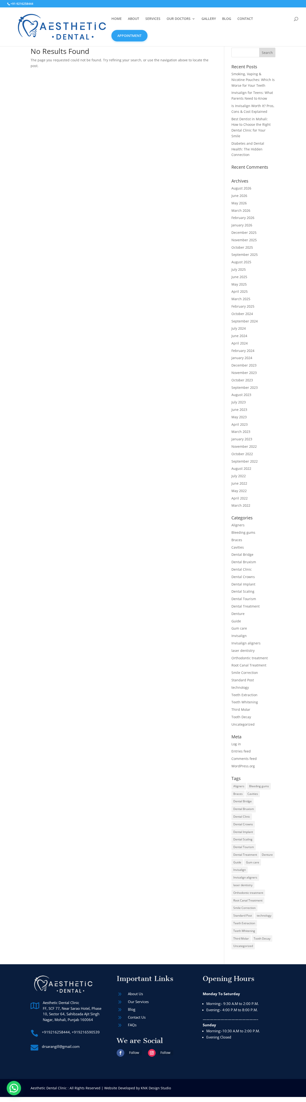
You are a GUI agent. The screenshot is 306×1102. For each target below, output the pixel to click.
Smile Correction (244, 672)
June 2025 (239, 277)
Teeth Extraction (244, 695)
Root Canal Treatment (248, 665)
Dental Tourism (243, 599)
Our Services (138, 1001)
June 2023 (239, 409)
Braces (236, 540)
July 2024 (238, 328)
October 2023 (242, 380)
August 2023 (241, 394)
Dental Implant (243, 584)
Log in (236, 744)
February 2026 (242, 217)
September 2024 (244, 321)
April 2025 (239, 291)
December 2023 (244, 365)
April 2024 (239, 343)
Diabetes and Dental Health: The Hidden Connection (247, 149)
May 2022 (239, 490)
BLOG (226, 19)
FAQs (132, 1024)
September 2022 (244, 461)
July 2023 (238, 402)
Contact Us (137, 1017)
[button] (14, 1088)
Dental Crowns (243, 576)
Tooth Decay (241, 717)
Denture (238, 613)
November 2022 (244, 446)
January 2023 (241, 439)
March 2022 (240, 505)
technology (240, 687)
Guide (236, 621)
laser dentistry (243, 650)
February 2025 (242, 306)
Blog (131, 1009)
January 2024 (241, 358)
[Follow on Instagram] (152, 1053)
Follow (134, 1052)
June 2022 (239, 483)
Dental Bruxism (243, 562)
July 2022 (238, 476)
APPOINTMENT (129, 35)
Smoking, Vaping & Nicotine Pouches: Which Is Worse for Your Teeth (253, 80)
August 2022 (241, 468)
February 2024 (242, 350)
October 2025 (242, 247)
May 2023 (239, 417)
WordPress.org (243, 766)
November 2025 (244, 240)
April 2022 (239, 498)
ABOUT (133, 19)
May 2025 (239, 284)
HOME (116, 19)
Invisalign (239, 635)
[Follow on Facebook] (120, 1053)
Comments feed (244, 758)
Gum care (239, 628)
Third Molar (240, 709)
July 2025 (238, 269)
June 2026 (239, 195)
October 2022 (242, 454)
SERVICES (152, 19)
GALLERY (209, 19)
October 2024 (242, 313)
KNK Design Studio (156, 1088)
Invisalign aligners (246, 643)
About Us (135, 993)
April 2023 (239, 424)
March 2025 (240, 299)
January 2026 (241, 225)
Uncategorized (243, 724)
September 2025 (244, 254)
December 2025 (244, 232)
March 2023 (240, 431)
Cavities (237, 547)
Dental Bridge (242, 554)
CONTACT (245, 19)
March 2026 (240, 210)
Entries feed (241, 751)
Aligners (238, 525)
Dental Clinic (241, 569)
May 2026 (239, 203)
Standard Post (242, 680)
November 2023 (244, 372)
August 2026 (241, 188)
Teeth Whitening (244, 702)
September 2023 (244, 387)
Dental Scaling (242, 591)
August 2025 (241, 262)
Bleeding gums (243, 532)
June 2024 (239, 335)
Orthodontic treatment (249, 658)
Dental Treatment (245, 606)
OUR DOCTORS (179, 19)
